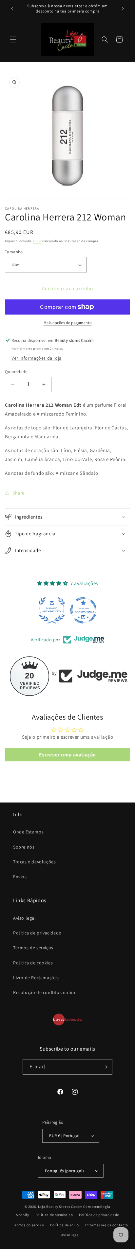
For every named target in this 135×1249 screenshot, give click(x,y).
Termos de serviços (33, 948)
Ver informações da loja (36, 358)
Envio (37, 241)
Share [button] (18, 493)
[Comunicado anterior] (12, 8)
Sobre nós (23, 847)
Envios (20, 876)
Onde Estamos (28, 832)
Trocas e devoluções (34, 862)
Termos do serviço (28, 1225)
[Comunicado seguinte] (123, 8)
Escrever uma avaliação (67, 754)
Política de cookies (33, 963)
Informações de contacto (106, 1225)
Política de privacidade (37, 933)
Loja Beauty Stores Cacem (60, 1206)
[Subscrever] (105, 1067)
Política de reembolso (54, 1214)
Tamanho (14, 252)
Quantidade (16, 371)
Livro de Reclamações (36, 978)
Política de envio (64, 1225)
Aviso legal (24, 918)
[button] (13, 39)
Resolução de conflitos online (44, 992)
